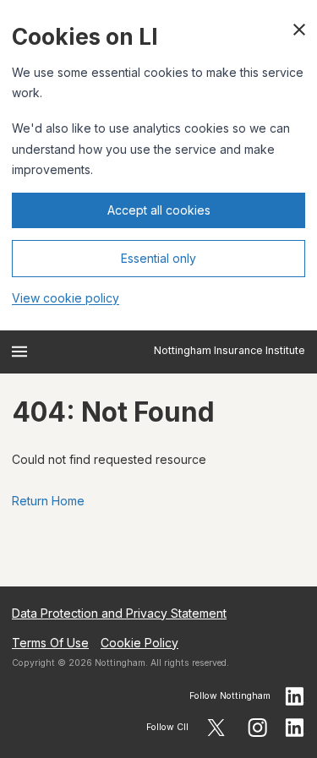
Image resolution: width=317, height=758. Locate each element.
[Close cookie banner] (299, 29)
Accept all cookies (158, 210)
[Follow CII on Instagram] (257, 727)
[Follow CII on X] (216, 727)
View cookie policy (65, 298)
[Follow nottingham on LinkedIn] (295, 696)
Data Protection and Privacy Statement (119, 613)
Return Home (48, 501)
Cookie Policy (139, 642)
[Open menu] (19, 351)
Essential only (158, 258)
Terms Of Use (50, 642)
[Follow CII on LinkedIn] (295, 727)
